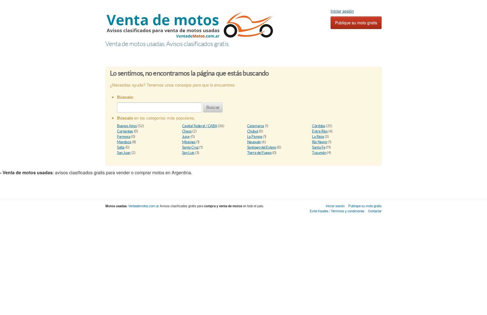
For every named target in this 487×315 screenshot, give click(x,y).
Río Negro (319, 142)
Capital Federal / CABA (199, 126)
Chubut (252, 131)
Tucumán (319, 153)
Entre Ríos (319, 131)
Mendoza (124, 142)
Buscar (213, 107)
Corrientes (125, 131)
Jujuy (186, 137)
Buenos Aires (127, 126)
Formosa (123, 137)
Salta (121, 147)
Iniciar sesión (342, 11)
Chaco (187, 131)
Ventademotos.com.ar (143, 206)
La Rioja (318, 137)
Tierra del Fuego (259, 153)
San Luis (188, 153)
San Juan (123, 153)
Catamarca (255, 126)
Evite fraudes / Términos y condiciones (337, 211)
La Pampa (254, 137)
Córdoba (318, 126)
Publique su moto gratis (356, 22)
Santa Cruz (190, 147)
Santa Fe (318, 147)
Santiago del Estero (261, 147)
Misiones (189, 142)
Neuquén (254, 142)
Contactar (375, 211)
